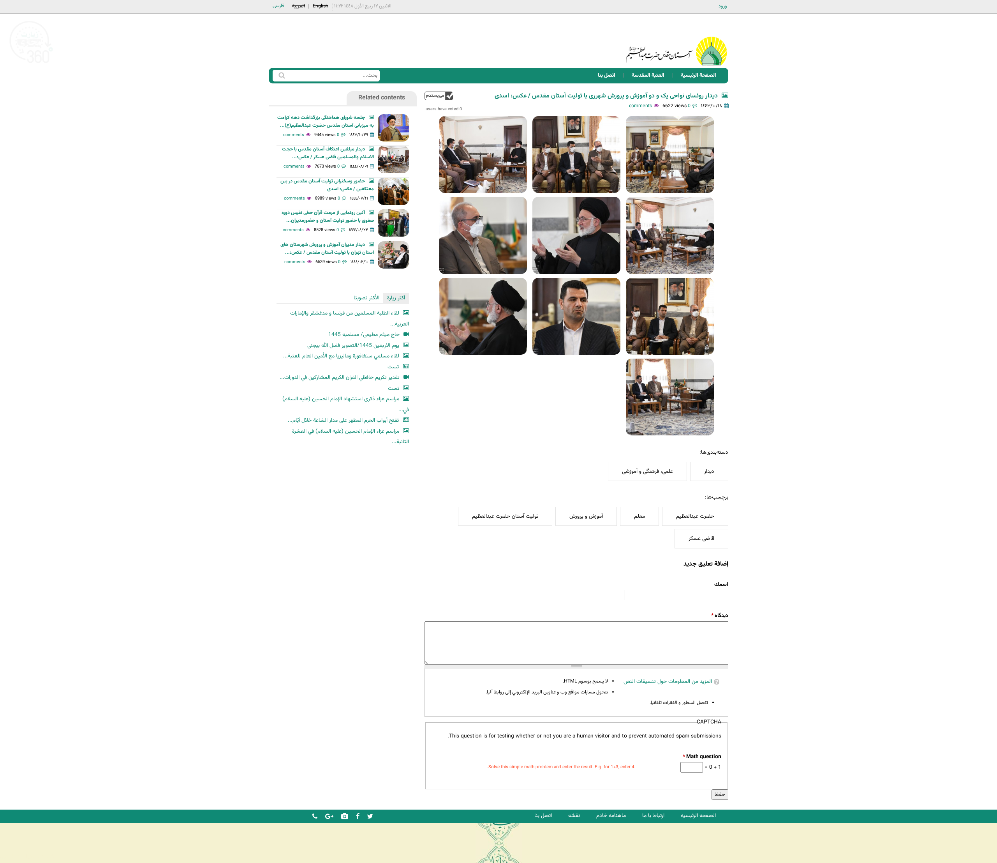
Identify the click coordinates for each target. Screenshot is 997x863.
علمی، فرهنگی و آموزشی (647, 471)
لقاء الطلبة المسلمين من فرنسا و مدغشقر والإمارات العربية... (349, 318)
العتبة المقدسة (648, 75)
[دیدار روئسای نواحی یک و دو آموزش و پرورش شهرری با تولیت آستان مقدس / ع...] (670, 154)
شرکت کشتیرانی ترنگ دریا (27, 856)
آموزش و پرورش (586, 516)
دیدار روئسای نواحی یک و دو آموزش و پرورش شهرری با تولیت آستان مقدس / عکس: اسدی (606, 96)
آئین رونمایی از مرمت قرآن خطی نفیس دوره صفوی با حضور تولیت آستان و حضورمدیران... (328, 217)
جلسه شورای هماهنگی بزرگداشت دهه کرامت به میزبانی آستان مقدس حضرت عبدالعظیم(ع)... (325, 121)
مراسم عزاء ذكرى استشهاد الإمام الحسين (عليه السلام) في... (345, 404)
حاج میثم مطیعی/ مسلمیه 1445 (364, 335)
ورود (723, 6)
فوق (439, 95)
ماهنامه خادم (611, 816)
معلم (639, 516)
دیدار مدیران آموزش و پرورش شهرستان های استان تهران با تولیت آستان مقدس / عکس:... (327, 248)
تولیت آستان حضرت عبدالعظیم (505, 516)
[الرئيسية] (676, 41)
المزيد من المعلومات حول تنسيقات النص (668, 681)
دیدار (709, 471)
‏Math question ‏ (702, 757)
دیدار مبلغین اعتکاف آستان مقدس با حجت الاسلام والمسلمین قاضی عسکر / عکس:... (328, 153)
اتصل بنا (606, 75)
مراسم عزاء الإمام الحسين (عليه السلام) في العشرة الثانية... (350, 436)
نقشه (574, 816)
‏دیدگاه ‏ (719, 616)
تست (393, 367)
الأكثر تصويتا (366, 298)
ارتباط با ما (653, 816)
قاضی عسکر (701, 538)
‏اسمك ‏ (720, 584)
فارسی (278, 6)
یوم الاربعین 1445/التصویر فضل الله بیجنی (353, 345)
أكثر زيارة (396, 298)
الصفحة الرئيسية (698, 75)
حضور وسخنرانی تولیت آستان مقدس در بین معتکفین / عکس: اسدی (327, 185)
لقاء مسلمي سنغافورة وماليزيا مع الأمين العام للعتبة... (341, 356)
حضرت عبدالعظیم (695, 516)
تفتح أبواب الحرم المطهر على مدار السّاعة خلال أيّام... (343, 420)
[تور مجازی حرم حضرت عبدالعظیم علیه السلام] (31, 64)
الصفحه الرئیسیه (698, 816)
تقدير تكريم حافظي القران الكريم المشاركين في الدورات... (340, 377)
